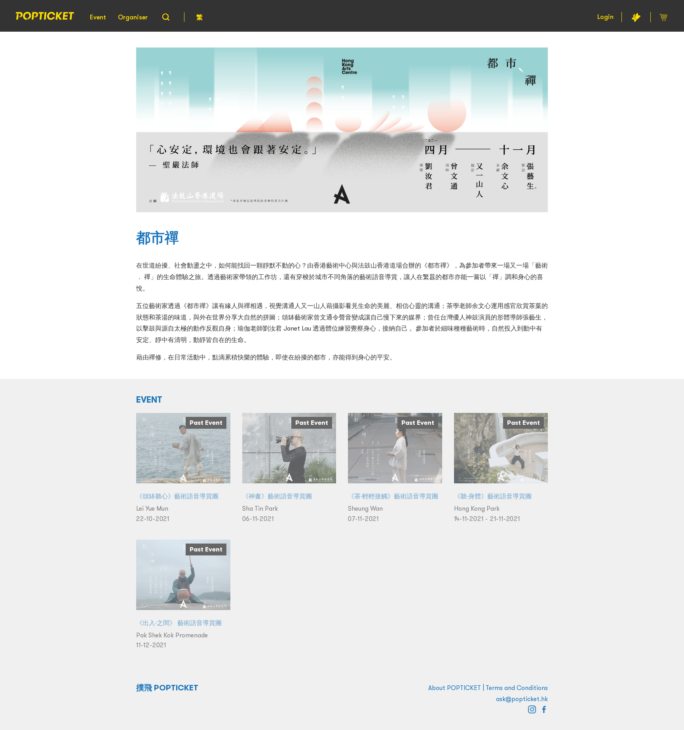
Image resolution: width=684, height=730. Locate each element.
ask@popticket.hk (522, 699)
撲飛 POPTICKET (167, 687)
